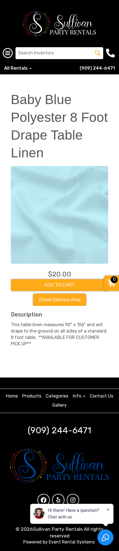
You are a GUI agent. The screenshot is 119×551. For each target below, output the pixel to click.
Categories (57, 396)
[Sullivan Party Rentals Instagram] (73, 500)
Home (12, 396)
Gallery (59, 405)
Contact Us (101, 396)
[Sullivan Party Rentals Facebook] (43, 500)
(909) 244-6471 (97, 68)
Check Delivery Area (60, 299)
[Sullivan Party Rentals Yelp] (58, 500)
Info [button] (77, 396)
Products (31, 396)
